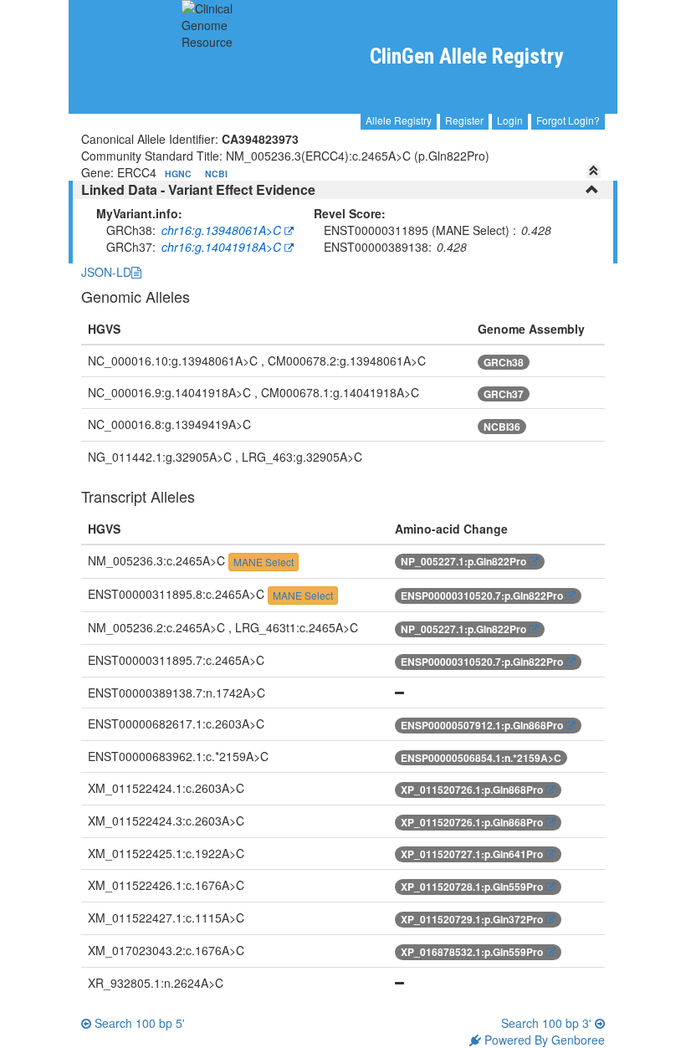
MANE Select (263, 562)
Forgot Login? (568, 120)
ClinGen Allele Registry (466, 56)
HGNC (179, 173)
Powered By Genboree (543, 1039)
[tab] (343, 190)
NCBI (216, 173)
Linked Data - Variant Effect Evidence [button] (198, 189)
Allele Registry (399, 120)
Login (510, 120)
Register (464, 120)
